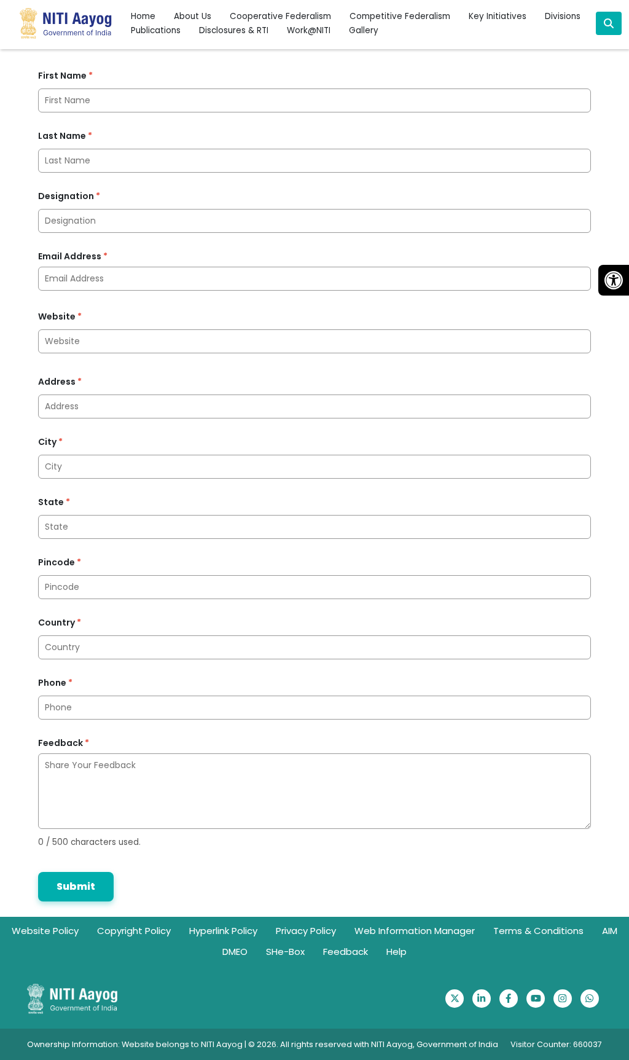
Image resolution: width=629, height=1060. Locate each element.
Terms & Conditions (538, 930)
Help (396, 951)
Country (59, 622)
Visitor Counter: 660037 (556, 1044)
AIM (609, 930)
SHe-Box (285, 951)
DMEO (235, 951)
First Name (65, 75)
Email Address (72, 256)
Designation (69, 196)
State (54, 502)
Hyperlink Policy (223, 930)
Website (60, 316)
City (50, 442)
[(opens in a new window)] (454, 998)
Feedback (63, 743)
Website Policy (45, 930)
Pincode (59, 562)
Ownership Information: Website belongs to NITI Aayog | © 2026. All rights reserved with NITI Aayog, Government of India (262, 1044)
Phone (55, 683)
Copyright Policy (134, 930)
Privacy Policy (306, 930)
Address (60, 381)
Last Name (65, 136)
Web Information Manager (414, 930)
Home (143, 16)
